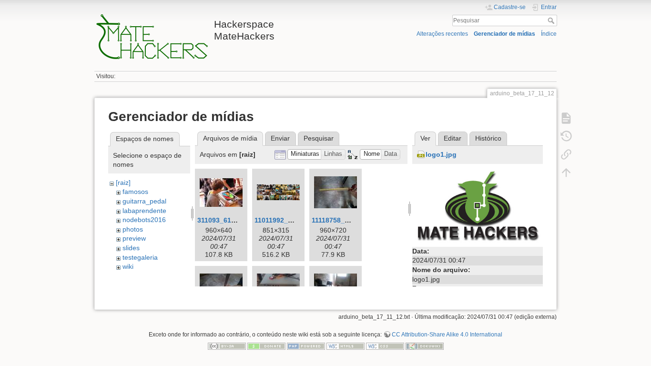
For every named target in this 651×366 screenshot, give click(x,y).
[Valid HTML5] (345, 345)
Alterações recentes (442, 33)
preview (134, 238)
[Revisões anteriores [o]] (566, 136)
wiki (127, 266)
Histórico (488, 138)
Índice (549, 33)
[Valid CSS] (385, 345)
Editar (452, 138)
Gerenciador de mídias (504, 33)
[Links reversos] (566, 154)
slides (131, 248)
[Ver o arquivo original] (477, 206)
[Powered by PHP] (306, 345)
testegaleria (140, 257)
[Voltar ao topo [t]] (566, 172)
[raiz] (123, 182)
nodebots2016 (144, 220)
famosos (135, 191)
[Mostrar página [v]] (566, 118)
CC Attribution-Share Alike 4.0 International (447, 334)
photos (132, 229)
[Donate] (266, 345)
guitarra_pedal (144, 201)
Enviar (280, 138)
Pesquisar (552, 20)
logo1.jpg (441, 154)
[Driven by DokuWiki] (425, 345)
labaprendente (144, 210)
